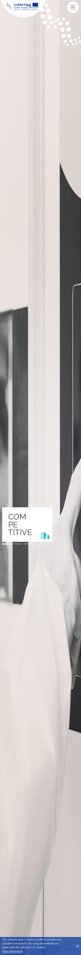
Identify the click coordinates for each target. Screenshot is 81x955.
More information (12, 951)
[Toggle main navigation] (73, 7)
